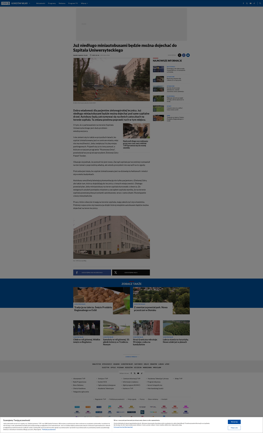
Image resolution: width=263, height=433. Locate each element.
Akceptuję (234, 422)
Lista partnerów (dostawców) (123, 427)
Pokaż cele (234, 427)
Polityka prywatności (49, 429)
